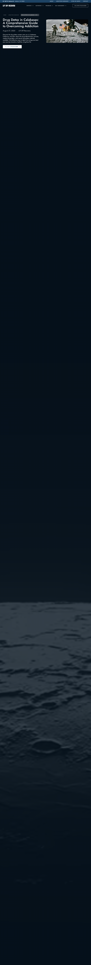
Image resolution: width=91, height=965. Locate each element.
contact (85, 1)
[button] (30, 6)
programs (48, 5)
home (4, 15)
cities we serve (75, 1)
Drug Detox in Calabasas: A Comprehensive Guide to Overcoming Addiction (30, 15)
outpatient (39, 5)
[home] (11, 6)
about (51, 1)
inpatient (29, 5)
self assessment (59, 5)
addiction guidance (62, 1)
